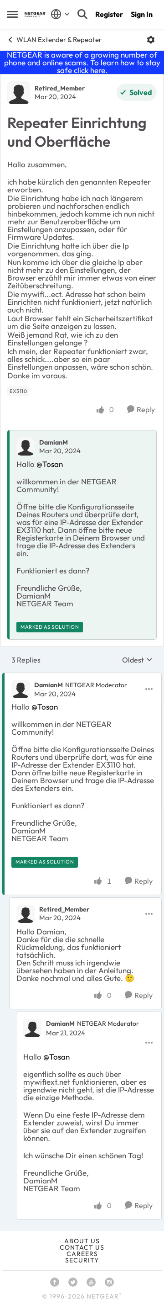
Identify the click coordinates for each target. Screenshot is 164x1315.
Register (109, 14)
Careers (82, 1254)
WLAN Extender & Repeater (59, 39)
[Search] (82, 14)
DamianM (53, 442)
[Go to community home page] (35, 14)
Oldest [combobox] (137, 659)
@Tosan (49, 464)
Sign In (142, 14)
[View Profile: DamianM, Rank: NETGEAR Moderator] (20, 689)
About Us (82, 1241)
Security (82, 1260)
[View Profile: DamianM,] (25, 446)
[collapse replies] (82, 677)
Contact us (82, 1247)
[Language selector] (60, 14)
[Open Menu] (150, 39)
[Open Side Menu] (12, 14)
